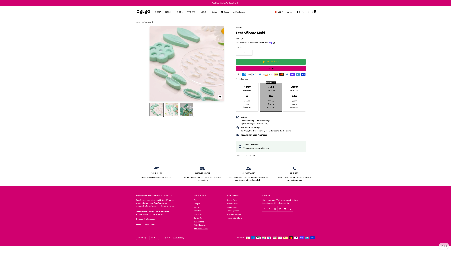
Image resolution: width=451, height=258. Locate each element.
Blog (195, 200)
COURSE (168, 12)
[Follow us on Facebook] (264, 208)
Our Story (197, 211)
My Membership (239, 12)
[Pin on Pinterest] (246, 156)
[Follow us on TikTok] (290, 208)
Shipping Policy (233, 207)
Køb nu (271, 68)
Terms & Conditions (234, 218)
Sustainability (199, 221)
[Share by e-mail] (254, 156)
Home (138, 22)
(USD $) (280, 12)
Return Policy (232, 200)
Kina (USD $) (142, 238)
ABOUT (203, 12)
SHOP (179, 12)
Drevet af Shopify (178, 238)
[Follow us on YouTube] (285, 208)
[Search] (304, 12)
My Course (225, 12)
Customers (198, 214)
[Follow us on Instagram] (274, 208)
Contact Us (198, 218)
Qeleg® (239, 27)
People (196, 207)
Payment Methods (234, 214)
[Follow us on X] (269, 208)
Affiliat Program (200, 225)
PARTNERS (191, 12)
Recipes (215, 12)
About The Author (201, 229)
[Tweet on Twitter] (250, 156)
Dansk (289, 12)
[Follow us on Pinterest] (280, 208)
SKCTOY (158, 12)
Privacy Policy (232, 204)
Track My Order (233, 211)
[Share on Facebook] (243, 156)
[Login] (308, 12)
